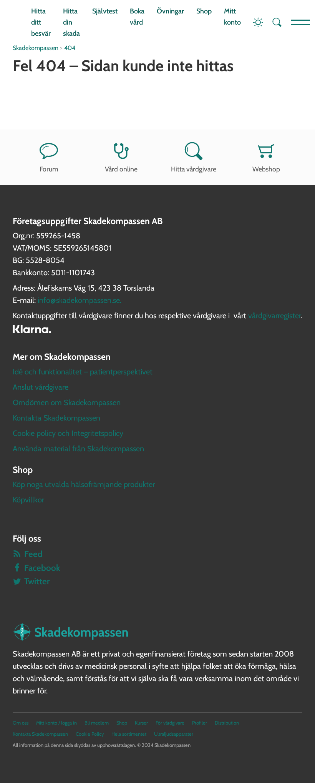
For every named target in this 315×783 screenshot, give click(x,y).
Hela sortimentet (128, 734)
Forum (49, 169)
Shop (204, 11)
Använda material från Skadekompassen (78, 448)
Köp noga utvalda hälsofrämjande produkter (84, 484)
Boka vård (137, 17)
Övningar (170, 11)
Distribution (227, 723)
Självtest (105, 11)
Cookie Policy (90, 734)
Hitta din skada (71, 22)
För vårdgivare (170, 723)
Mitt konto (232, 17)
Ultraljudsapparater (173, 734)
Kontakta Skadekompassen (56, 417)
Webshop (266, 169)
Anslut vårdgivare (40, 387)
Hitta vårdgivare (193, 169)
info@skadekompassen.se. (79, 300)
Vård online (121, 169)
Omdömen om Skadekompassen (67, 402)
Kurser (141, 723)
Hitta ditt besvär (41, 22)
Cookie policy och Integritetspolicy (68, 433)
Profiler (199, 723)
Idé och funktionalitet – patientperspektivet (83, 371)
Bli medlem (97, 723)
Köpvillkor (28, 499)
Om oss (20, 723)
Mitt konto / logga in (56, 723)
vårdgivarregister (274, 315)
